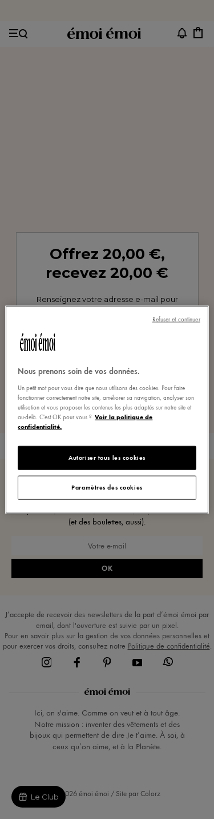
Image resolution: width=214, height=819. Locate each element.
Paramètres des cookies (107, 487)
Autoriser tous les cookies (107, 458)
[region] (106, 409)
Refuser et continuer (176, 319)
